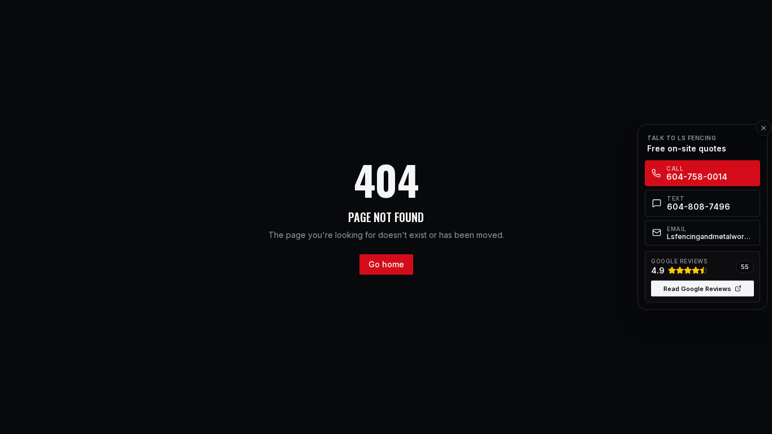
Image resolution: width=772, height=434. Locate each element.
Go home (386, 264)
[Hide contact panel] (763, 128)
